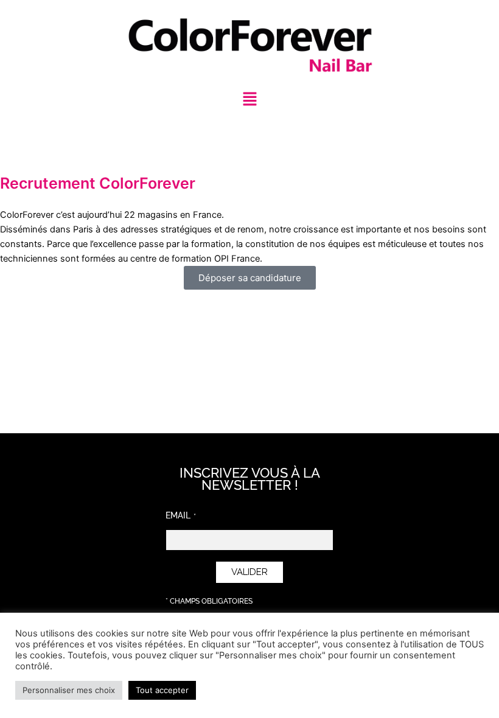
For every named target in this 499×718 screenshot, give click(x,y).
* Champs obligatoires (209, 601)
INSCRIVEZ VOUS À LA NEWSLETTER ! (250, 479)
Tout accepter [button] (162, 690)
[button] (249, 99)
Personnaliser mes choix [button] (69, 690)
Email (178, 515)
